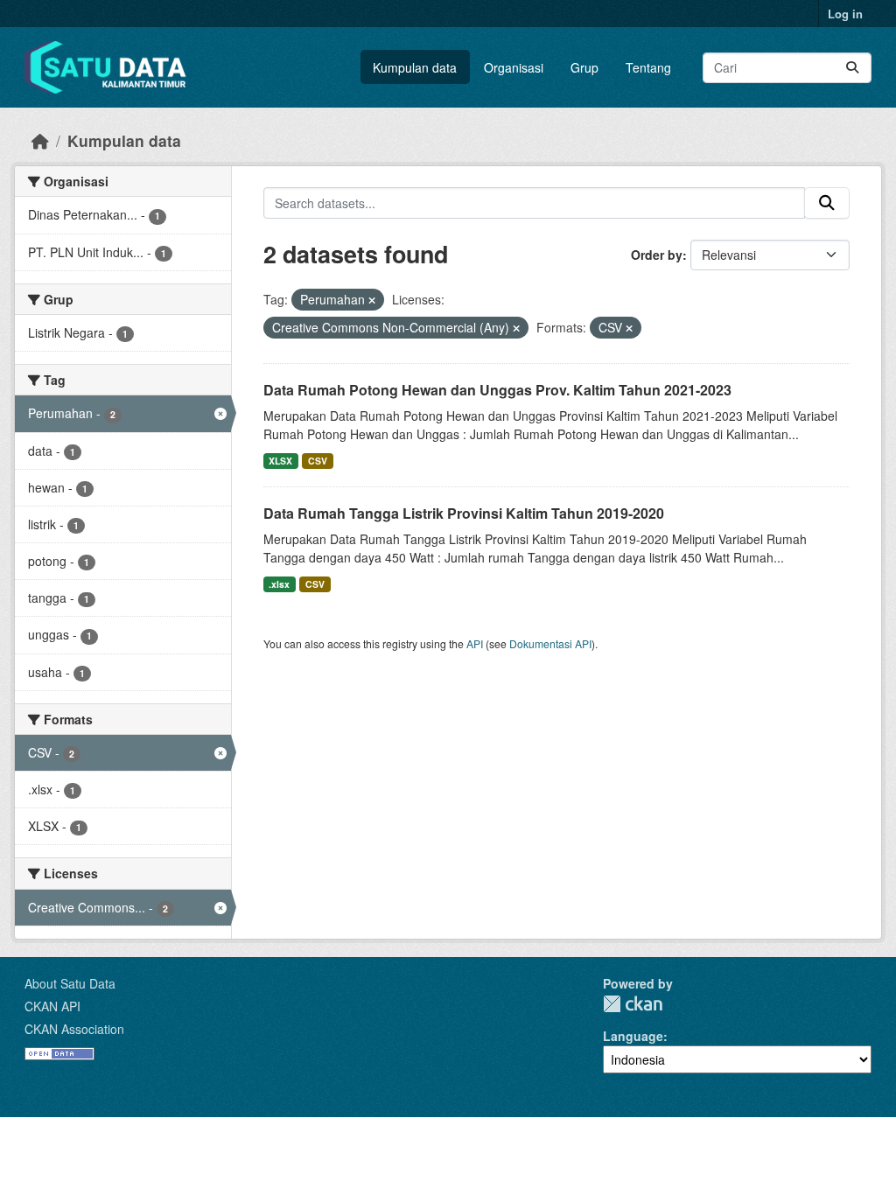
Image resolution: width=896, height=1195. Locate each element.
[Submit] (852, 67)
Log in (845, 13)
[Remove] (371, 300)
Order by (656, 254)
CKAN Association (74, 1029)
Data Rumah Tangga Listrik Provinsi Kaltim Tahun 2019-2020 (463, 513)
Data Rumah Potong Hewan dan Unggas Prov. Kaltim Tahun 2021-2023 (497, 390)
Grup (584, 67)
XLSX (280, 460)
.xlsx (279, 584)
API (474, 643)
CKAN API (52, 1006)
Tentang (648, 67)
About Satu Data (70, 983)
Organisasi (513, 67)
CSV (317, 460)
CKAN (632, 1004)
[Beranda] (40, 140)
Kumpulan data (415, 67)
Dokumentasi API (550, 643)
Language (633, 1036)
